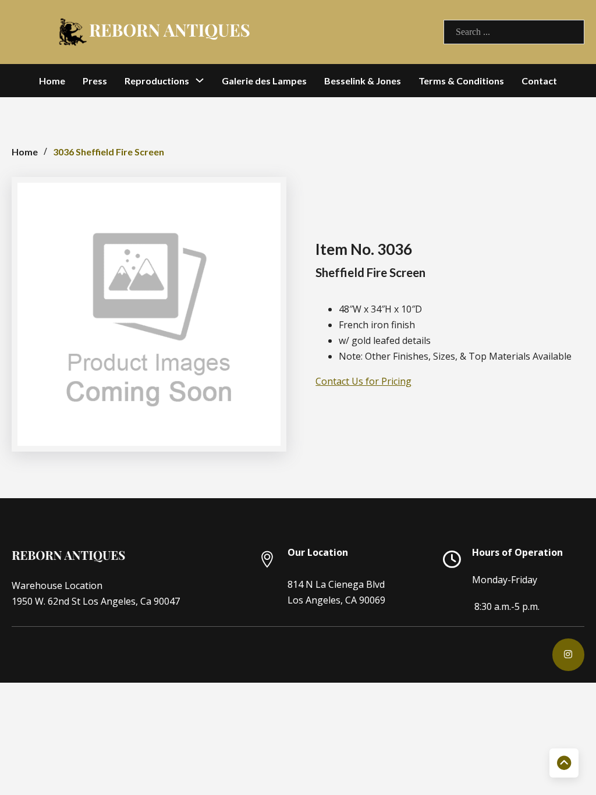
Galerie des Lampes (264, 80)
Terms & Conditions (461, 80)
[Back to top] (564, 763)
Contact (539, 80)
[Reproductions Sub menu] (199, 80)
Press (95, 80)
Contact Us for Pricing (363, 381)
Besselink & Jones (362, 80)
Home (52, 80)
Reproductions (157, 80)
